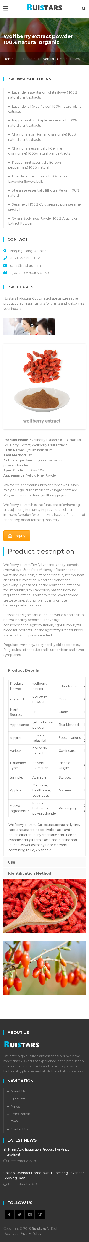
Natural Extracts (54, 59)
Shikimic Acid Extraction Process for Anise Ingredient (36, 1152)
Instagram (29, 1214)
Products (28, 59)
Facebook (9, 1214)
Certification (20, 1114)
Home (8, 59)
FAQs (15, 1122)
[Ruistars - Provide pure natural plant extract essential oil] (44, 6)
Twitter (19, 1214)
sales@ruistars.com (25, 266)
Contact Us (19, 1129)
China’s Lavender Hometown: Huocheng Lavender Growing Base (43, 1175)
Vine (39, 1214)
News (15, 1106)
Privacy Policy (30, 1234)
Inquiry (20, 536)
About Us (18, 1091)
